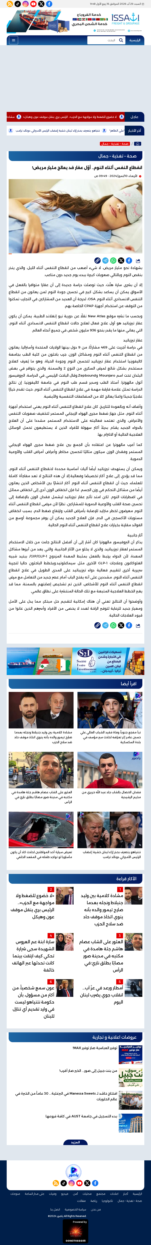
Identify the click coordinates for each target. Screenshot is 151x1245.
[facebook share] (129, 260)
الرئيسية (134, 40)
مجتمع (100, 1194)
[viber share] (105, 260)
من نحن (96, 1209)
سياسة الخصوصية (75, 1209)
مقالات (81, 1201)
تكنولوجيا (107, 1201)
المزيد (75, 1142)
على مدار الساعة (34, 1194)
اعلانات (114, 1194)
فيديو (64, 1194)
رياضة (93, 1201)
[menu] (13, 40)
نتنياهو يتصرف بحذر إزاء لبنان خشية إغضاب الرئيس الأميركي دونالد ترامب (88, 130)
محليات (87, 1194)
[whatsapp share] (113, 260)
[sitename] (73, 1172)
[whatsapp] (97, 260)
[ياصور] (137, 144)
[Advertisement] (75, 78)
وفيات (52, 1194)
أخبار (125, 1194)
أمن (75, 1194)
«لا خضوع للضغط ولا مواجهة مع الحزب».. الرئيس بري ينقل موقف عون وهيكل (100, 116)
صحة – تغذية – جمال (114, 143)
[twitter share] (121, 260)
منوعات (15, 1194)
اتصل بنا (55, 1209)
